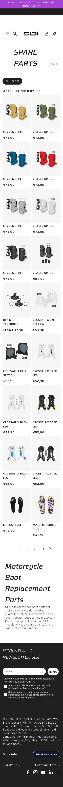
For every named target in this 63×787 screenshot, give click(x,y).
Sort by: (7, 90)
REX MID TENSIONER (10, 322)
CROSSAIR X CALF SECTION (44, 322)
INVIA (53, 671)
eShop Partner (12, 736)
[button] (7, 33)
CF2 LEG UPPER (43, 273)
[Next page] (50, 548)
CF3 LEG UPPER (13, 132)
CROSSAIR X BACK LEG (45, 373)
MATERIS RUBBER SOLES (44, 527)
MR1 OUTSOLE (12, 525)
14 (42, 548)
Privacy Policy (10, 681)
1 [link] (13, 548)
